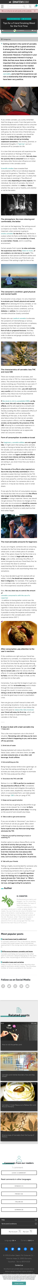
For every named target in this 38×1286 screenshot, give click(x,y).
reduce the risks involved (24, 710)
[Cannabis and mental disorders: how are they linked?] (19, 1061)
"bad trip (21, 144)
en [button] (13, 1240)
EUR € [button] (30, 1240)
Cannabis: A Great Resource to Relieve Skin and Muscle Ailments (19, 1105)
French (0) (19, 1194)
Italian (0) (19, 1201)
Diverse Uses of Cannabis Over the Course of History (18, 1136)
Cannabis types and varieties (13, 962)
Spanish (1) (19, 1186)
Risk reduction (15, 18)
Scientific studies (7, 168)
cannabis (7, 74)
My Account (29, 6)
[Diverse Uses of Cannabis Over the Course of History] (19, 1122)
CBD (12, 795)
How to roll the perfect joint (12, 1044)
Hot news (27, 18)
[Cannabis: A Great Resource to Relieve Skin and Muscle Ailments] (19, 1091)
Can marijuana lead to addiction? (14, 939)
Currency (24, 1240)
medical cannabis (19, 318)
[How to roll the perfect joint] (19, 1031)
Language (8, 1240)
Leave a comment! (19, 1172)
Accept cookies (19, 1283)
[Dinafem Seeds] (19, 2)
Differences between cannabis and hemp (17, 951)
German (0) (19, 1209)
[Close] (35, 11)
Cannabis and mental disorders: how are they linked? (18, 1075)
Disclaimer (19, 1280)
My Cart (34, 6)
